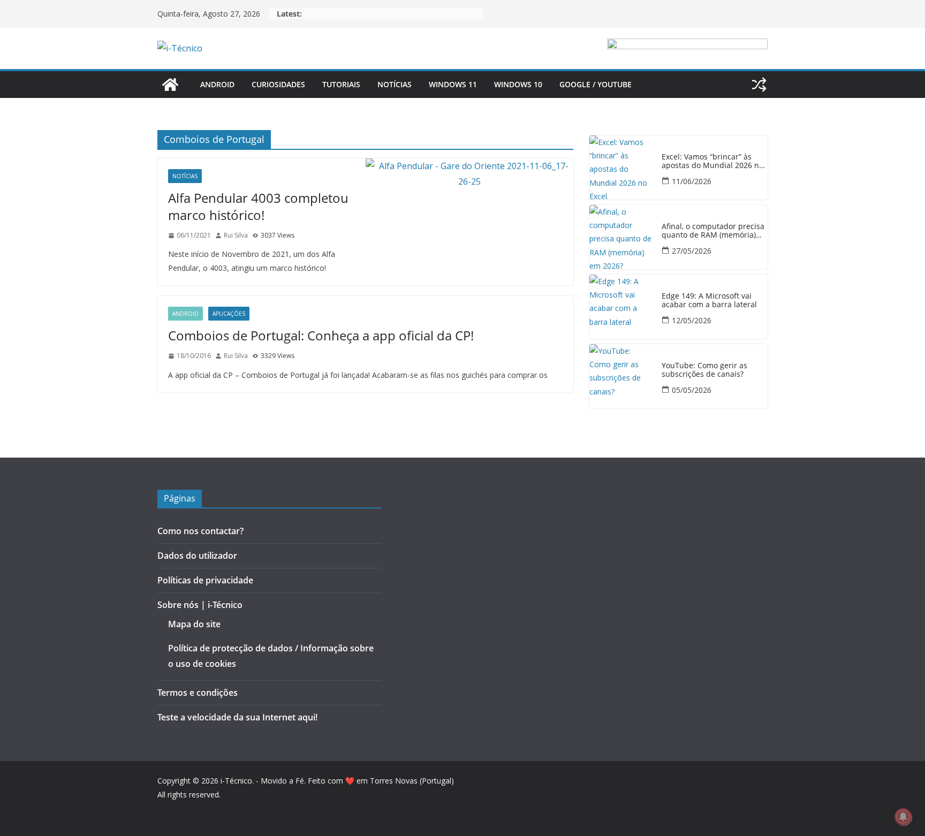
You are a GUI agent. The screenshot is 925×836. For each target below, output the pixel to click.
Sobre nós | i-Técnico (199, 605)
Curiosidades (278, 84)
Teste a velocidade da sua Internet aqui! (237, 717)
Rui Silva (236, 235)
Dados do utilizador (197, 555)
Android (217, 84)
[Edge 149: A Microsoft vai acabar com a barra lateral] (621, 307)
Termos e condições (197, 692)
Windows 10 (518, 84)
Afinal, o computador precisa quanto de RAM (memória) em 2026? (713, 231)
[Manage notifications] (903, 816)
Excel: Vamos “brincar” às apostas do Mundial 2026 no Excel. (712, 162)
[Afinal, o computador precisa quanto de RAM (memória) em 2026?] (621, 237)
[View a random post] (759, 84)
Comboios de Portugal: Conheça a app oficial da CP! (321, 335)
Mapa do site (194, 624)
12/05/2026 (691, 320)
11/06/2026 (691, 181)
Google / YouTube (595, 84)
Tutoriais (341, 84)
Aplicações (229, 313)
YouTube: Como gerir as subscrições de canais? (704, 370)
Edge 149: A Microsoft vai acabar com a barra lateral (709, 301)
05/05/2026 (691, 390)
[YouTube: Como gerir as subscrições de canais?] (621, 376)
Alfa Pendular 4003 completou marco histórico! (258, 206)
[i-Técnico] (170, 84)
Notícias (394, 84)
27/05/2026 (691, 251)
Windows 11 (453, 84)
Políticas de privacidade (205, 580)
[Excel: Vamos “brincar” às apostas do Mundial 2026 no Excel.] (621, 167)
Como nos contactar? (200, 531)
